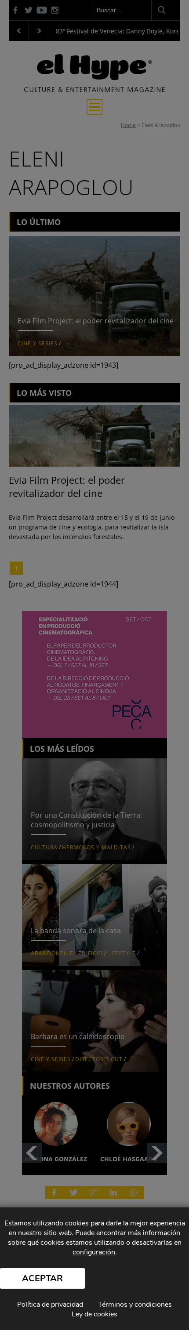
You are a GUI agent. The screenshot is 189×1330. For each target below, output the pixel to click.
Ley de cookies (94, 1314)
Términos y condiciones (135, 1304)
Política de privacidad (50, 1304)
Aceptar (42, 1278)
